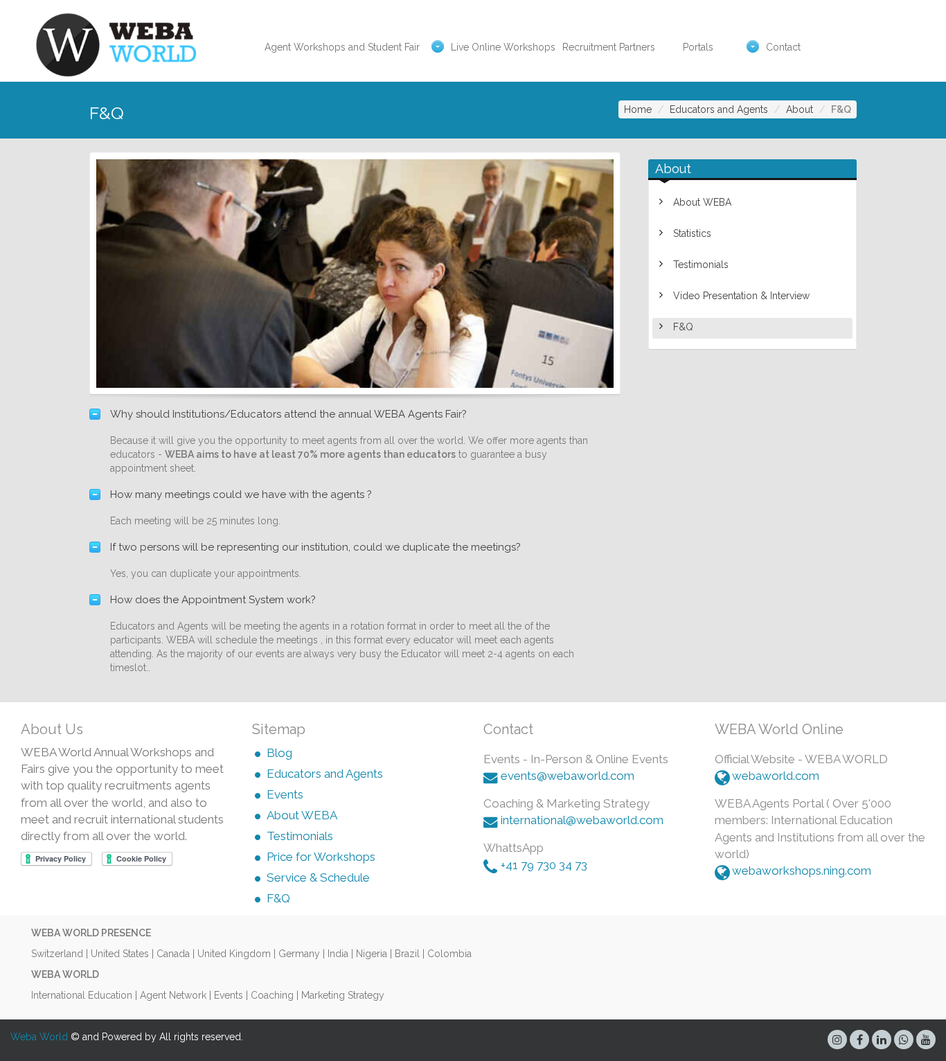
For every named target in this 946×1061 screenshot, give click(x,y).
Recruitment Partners (608, 47)
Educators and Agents (719, 109)
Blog (279, 753)
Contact (783, 47)
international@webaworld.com (582, 820)
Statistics (692, 233)
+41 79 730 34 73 (544, 865)
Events (285, 794)
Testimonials (701, 264)
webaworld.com (775, 776)
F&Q (683, 326)
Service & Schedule (318, 877)
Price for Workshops (321, 857)
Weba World (39, 1036)
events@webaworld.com (567, 776)
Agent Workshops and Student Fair (342, 47)
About (799, 109)
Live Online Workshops (503, 47)
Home (638, 109)
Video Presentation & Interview (741, 295)
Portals (698, 47)
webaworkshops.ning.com (801, 870)
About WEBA (702, 202)
